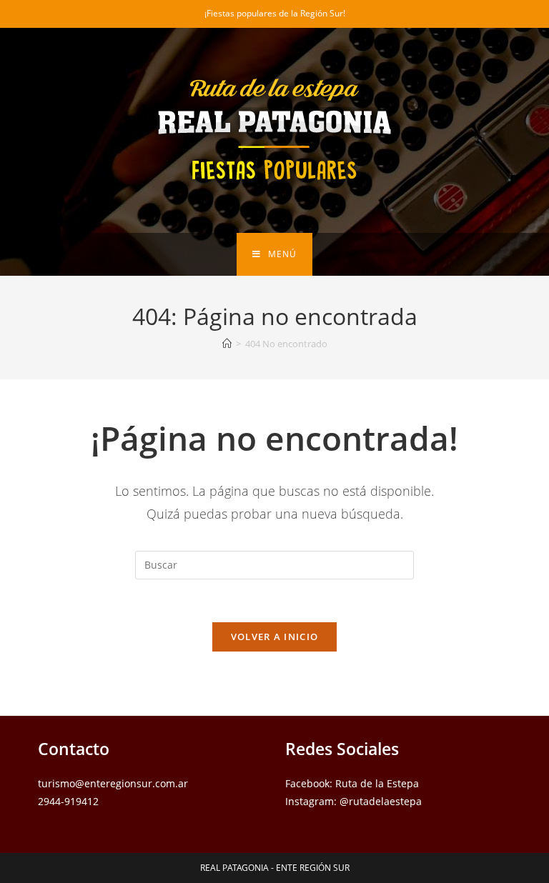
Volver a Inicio (275, 636)
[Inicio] (227, 343)
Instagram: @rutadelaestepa (353, 801)
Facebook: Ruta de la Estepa (352, 783)
